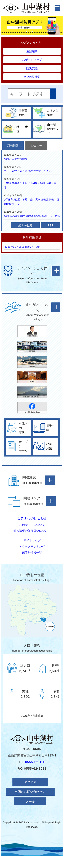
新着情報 (13, 145)
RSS (50, 225)
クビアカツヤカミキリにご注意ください (28, 171)
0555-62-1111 (35, 762)
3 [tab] (37, 31)
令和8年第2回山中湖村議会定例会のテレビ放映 (32, 216)
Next (60, 25)
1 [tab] (26, 31)
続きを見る (25, 225)
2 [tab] (32, 31)
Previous (3, 25)
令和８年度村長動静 (16, 159)
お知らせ (36, 145)
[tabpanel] (32, 25)
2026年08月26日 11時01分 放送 (22, 246)
